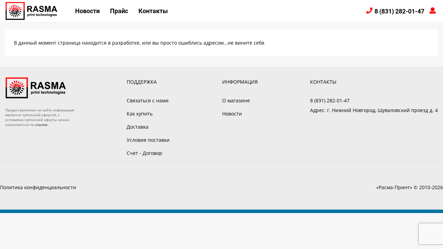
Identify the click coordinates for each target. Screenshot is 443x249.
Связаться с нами (148, 100)
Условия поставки (148, 140)
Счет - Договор (144, 153)
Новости (87, 11)
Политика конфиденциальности (38, 187)
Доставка (137, 126)
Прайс (119, 11)
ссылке (41, 124)
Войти (434, 11)
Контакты (153, 11)
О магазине (236, 100)
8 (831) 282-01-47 (399, 11)
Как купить (140, 113)
